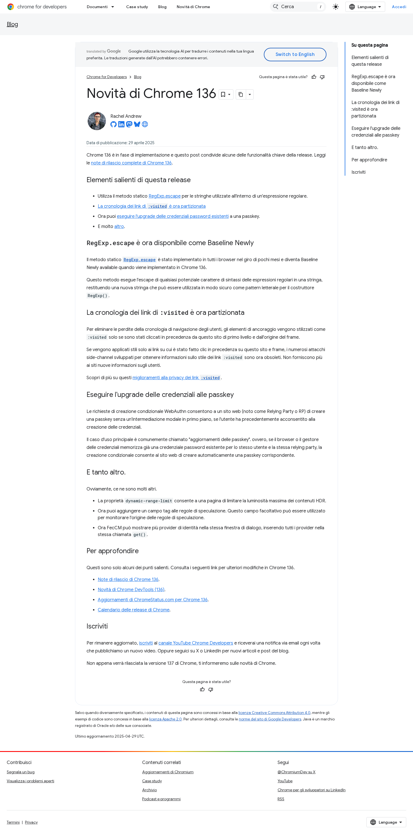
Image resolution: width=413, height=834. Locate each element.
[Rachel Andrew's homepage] (145, 126)
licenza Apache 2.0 (165, 719)
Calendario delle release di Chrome (133, 610)
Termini (13, 822)
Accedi (399, 6)
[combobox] (298, 7)
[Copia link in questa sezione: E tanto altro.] (131, 472)
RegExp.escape (165, 196)
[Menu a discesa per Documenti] (114, 6)
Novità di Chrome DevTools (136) (131, 590)
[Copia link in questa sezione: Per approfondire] (144, 551)
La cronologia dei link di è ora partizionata (152, 206)
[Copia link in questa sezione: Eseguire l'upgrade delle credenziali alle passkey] (239, 395)
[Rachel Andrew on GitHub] (113, 126)
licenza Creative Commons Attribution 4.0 (274, 712)
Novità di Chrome (193, 6)
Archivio (149, 789)
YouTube (285, 780)
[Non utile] (322, 77)
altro (119, 226)
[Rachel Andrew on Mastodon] (129, 126)
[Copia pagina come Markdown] (241, 94)
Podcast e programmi (161, 798)
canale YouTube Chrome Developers (195, 643)
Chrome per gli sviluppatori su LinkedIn (312, 789)
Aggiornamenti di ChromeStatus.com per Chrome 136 (153, 600)
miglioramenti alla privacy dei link (176, 378)
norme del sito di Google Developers (270, 719)
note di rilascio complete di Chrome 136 (131, 163)
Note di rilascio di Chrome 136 (128, 579)
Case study (137, 6)
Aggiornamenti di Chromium (168, 771)
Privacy (31, 822)
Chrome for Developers (107, 76)
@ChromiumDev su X (297, 771)
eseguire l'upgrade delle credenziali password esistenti (173, 216)
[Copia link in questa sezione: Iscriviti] (113, 626)
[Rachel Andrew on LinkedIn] (121, 126)
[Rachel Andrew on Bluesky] (137, 126)
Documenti (97, 6)
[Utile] (314, 77)
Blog (162, 6)
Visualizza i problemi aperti (30, 780)
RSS (281, 798)
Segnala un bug (21, 771)
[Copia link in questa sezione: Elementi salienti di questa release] (196, 180)
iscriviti (146, 643)
